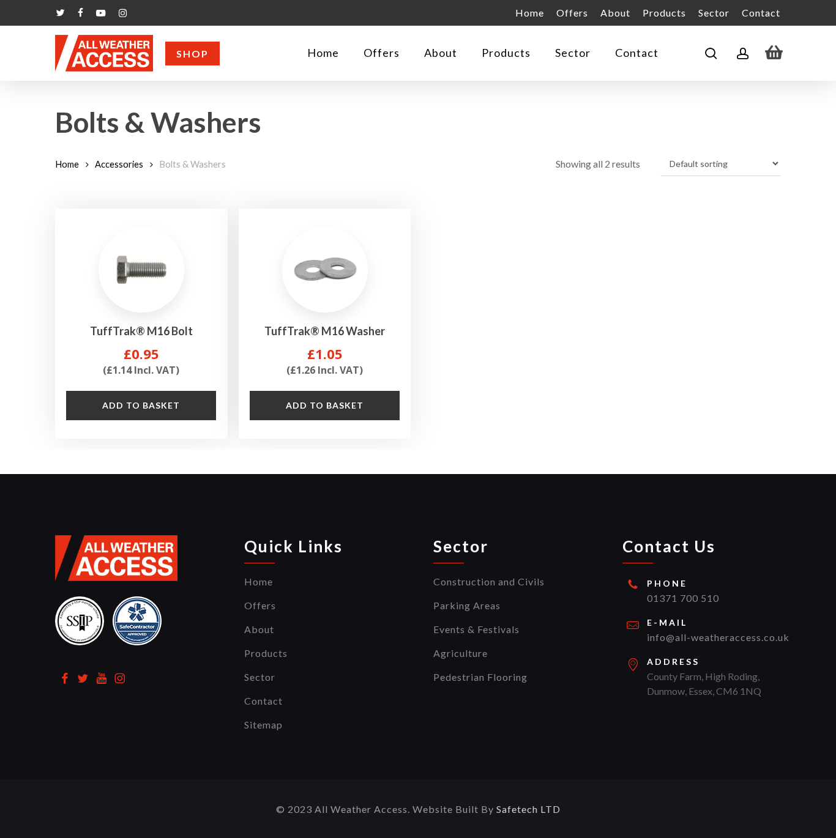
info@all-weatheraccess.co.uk (718, 637)
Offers (260, 605)
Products (266, 653)
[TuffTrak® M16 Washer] (325, 269)
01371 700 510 (683, 598)
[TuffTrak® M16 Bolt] (141, 269)
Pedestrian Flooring (480, 677)
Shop (192, 53)
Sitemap (263, 724)
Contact (263, 700)
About (259, 629)
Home (67, 163)
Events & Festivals (476, 629)
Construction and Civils (489, 581)
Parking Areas (467, 605)
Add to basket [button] (141, 405)
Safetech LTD (528, 809)
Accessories (119, 163)
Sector (259, 677)
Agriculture (460, 653)
